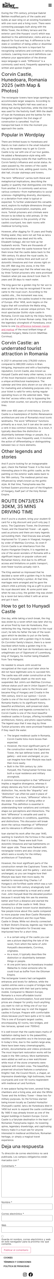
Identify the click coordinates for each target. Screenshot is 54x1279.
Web (3, 1225)
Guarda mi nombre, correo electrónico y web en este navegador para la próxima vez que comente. (26, 1241)
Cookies (8, 1257)
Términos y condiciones (17, 1262)
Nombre (6, 1202)
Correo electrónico (12, 1214)
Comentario (8, 1166)
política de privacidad (16, 1266)
